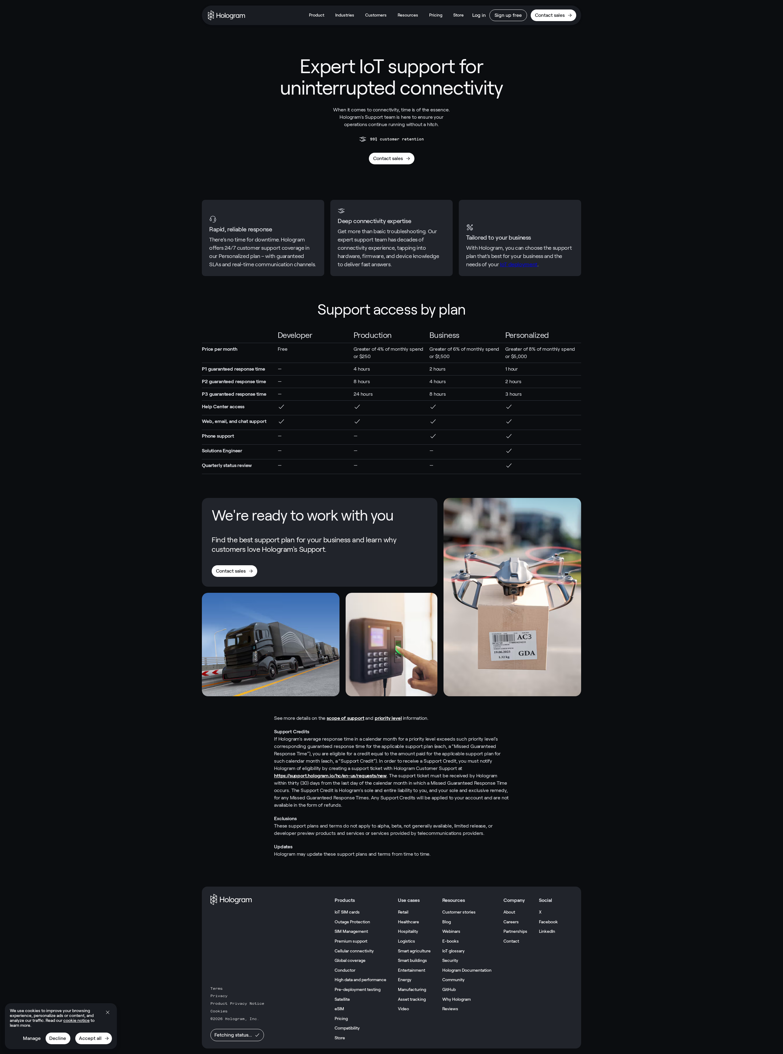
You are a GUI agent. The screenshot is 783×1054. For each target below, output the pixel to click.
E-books (450, 941)
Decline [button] (57, 1038)
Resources (408, 15)
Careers (511, 921)
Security (450, 960)
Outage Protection (352, 921)
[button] (107, 1012)
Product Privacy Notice (237, 1003)
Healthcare (408, 921)
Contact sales (550, 15)
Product (316, 15)
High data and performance (360, 979)
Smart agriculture (414, 950)
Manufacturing (412, 989)
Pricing (435, 15)
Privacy (219, 996)
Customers (376, 15)
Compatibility (347, 1028)
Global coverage (350, 960)
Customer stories (459, 912)
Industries (344, 15)
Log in (479, 15)
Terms (216, 988)
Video (403, 1008)
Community (453, 979)
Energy (404, 979)
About (509, 912)
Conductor (345, 970)
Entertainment (411, 970)
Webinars (451, 931)
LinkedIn (547, 931)
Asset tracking (412, 999)
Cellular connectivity (354, 950)
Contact (511, 941)
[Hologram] (226, 15)
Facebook (548, 921)
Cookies (219, 1011)
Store (458, 15)
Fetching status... (233, 1034)
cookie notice (76, 1020)
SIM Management (351, 931)
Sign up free (508, 15)
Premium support (351, 941)
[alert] (61, 1026)
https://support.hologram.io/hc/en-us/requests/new (330, 775)
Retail (403, 912)
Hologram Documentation (467, 970)
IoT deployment (518, 264)
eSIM (339, 1008)
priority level (388, 718)
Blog (446, 921)
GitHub (449, 989)
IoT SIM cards (347, 912)
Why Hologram (456, 999)
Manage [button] (32, 1038)
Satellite (342, 999)
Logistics (406, 941)
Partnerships (515, 931)
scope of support (345, 718)
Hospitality (408, 931)
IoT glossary (453, 950)
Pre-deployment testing (357, 989)
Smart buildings (412, 960)
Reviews (450, 1008)
